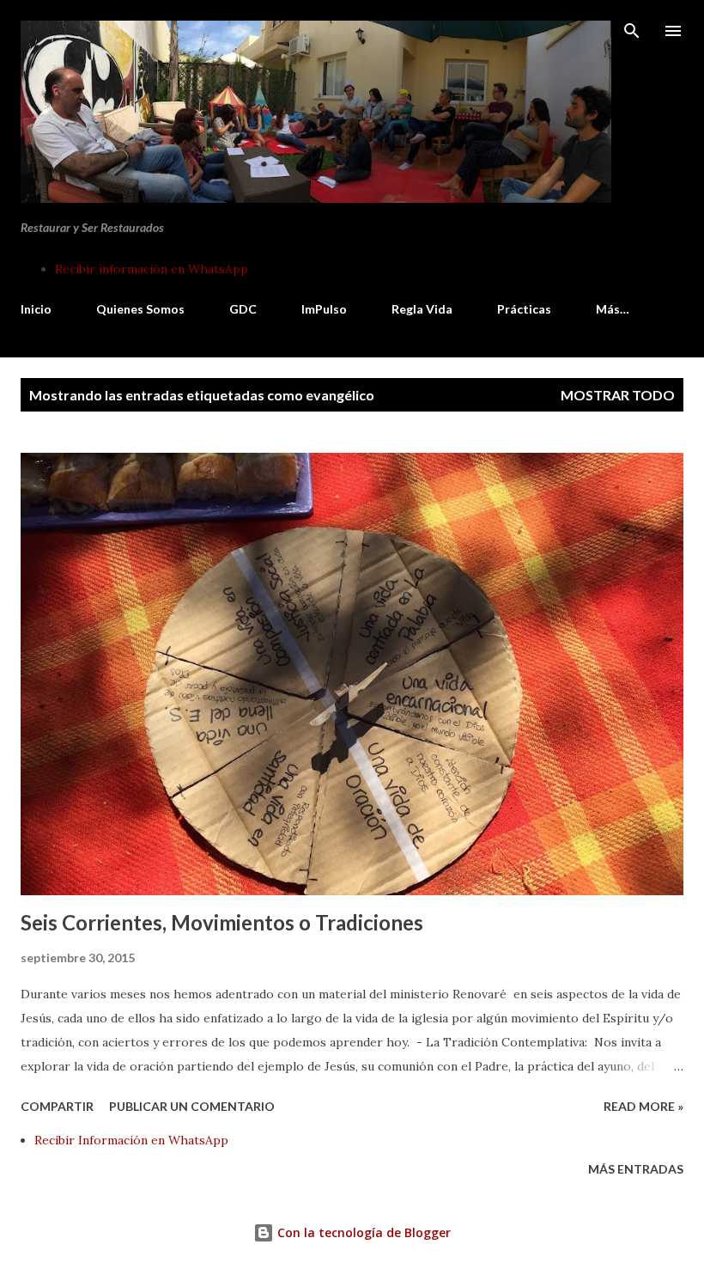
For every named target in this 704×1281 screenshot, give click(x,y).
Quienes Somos (140, 309)
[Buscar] (632, 31)
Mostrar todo (618, 395)
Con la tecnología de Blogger (362, 1232)
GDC (243, 309)
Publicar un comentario (192, 1106)
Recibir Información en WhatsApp (131, 1140)
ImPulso (324, 309)
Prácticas (524, 309)
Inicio (36, 309)
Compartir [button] (57, 1106)
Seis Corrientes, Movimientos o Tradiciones (222, 922)
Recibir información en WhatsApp (151, 269)
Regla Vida (421, 309)
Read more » (643, 1106)
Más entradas (635, 1169)
